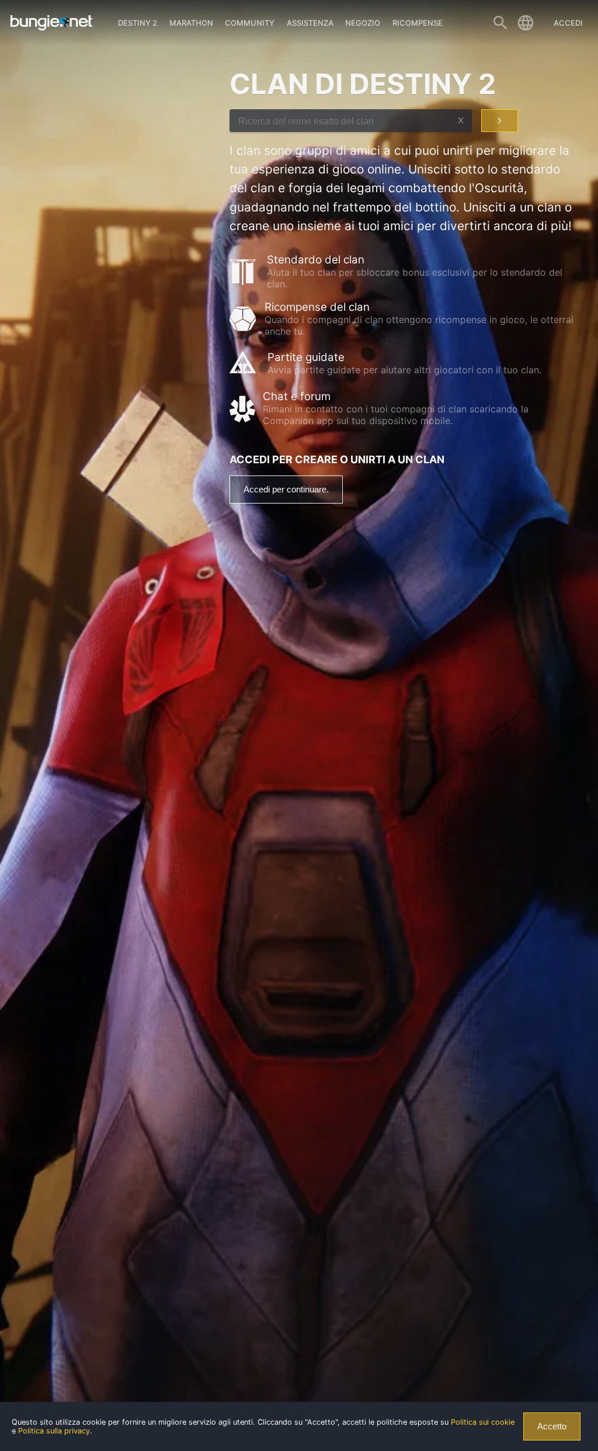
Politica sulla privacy (54, 1430)
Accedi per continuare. (286, 489)
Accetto (551, 1426)
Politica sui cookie (482, 1422)
